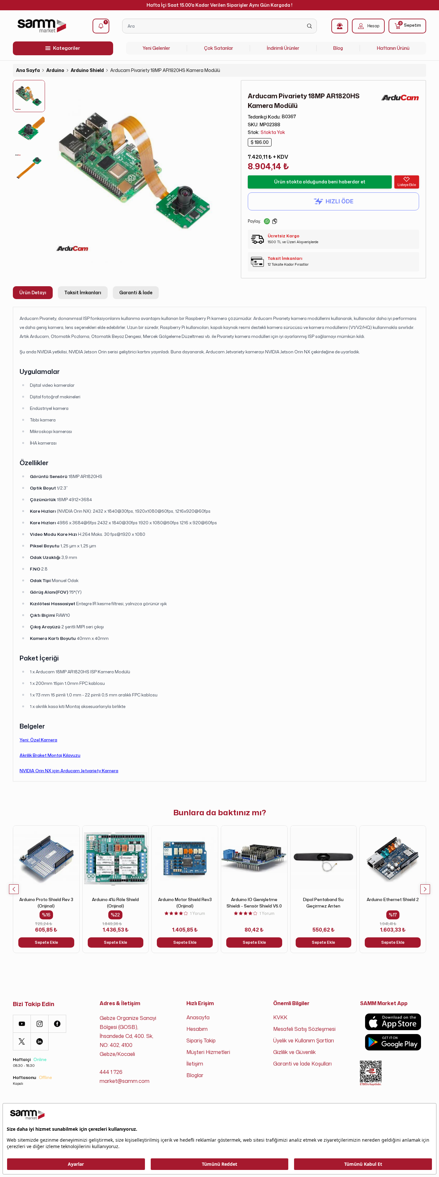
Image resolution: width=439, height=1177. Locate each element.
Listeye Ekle (407, 184)
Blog (338, 48)
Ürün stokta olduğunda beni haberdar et (319, 182)
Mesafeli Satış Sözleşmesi (304, 1028)
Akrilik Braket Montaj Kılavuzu (50, 755)
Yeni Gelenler (156, 48)
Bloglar (194, 1075)
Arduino (55, 70)
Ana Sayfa (28, 70)
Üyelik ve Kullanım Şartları (303, 1040)
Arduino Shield (87, 70)
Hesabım (197, 1028)
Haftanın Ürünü (393, 48)
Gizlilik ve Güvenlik (294, 1052)
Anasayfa (198, 1017)
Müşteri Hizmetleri (208, 1052)
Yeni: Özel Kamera (38, 740)
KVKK (280, 1017)
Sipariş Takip (201, 1040)
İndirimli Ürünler (283, 48)
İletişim (194, 1063)
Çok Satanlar (218, 48)
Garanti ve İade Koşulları (302, 1063)
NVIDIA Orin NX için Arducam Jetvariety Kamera (69, 770)
